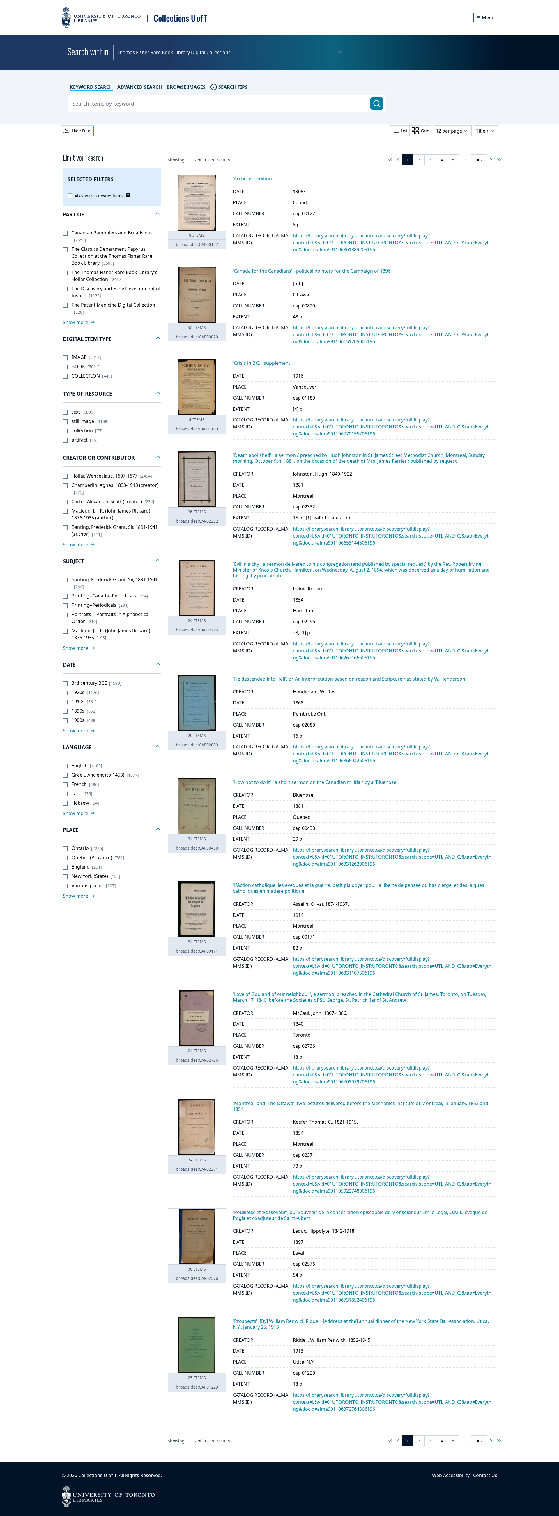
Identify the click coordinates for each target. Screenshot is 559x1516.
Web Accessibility (451, 1475)
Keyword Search (91, 87)
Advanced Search (139, 87)
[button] (112, 214)
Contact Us (485, 1475)
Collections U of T (97, 1475)
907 (479, 160)
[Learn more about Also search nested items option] (126, 195)
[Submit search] (376, 103)
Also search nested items (99, 196)
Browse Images (186, 87)
